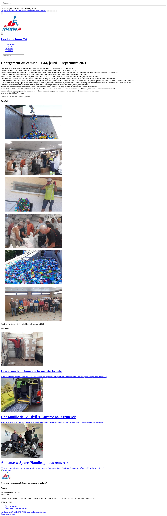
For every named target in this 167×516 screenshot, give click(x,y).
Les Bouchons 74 (14, 39)
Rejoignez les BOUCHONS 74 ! (13, 11)
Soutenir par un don (8, 514)
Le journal (9, 51)
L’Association (10, 45)
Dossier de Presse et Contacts (35, 11)
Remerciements (10, 506)
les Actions (9, 49)
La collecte (9, 47)
